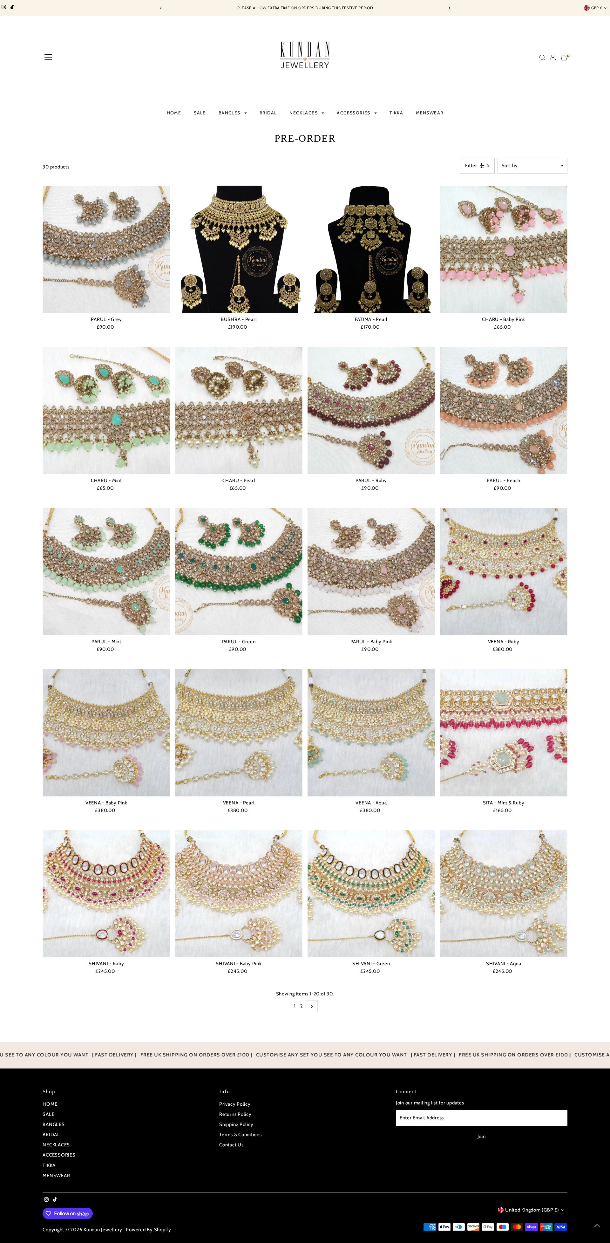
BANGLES (230, 113)
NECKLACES (304, 113)
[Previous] (161, 8)
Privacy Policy (235, 1104)
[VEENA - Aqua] (371, 732)
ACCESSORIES (354, 113)
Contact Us (231, 1145)
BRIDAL (268, 113)
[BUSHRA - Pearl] (238, 249)
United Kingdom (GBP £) (532, 1210)
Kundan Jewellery (103, 1230)
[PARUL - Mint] (106, 571)
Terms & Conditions (240, 1134)
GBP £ (596, 7)
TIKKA (396, 113)
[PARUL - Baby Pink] (371, 571)
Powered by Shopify (148, 1230)
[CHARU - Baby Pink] (503, 249)
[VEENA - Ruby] (503, 571)
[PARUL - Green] (238, 571)
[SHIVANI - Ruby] (106, 894)
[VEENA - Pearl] (238, 732)
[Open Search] (542, 57)
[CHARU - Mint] (106, 410)
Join (482, 1136)
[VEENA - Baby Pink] (106, 732)
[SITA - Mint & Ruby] (503, 732)
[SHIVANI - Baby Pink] (238, 894)
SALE (200, 113)
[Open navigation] (48, 57)
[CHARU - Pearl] (238, 410)
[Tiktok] (12, 8)
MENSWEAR (429, 113)
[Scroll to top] (597, 1225)
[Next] (449, 8)
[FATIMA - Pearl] (371, 249)
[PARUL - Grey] (106, 249)
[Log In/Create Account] (553, 57)
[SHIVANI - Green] (371, 894)
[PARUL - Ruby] (371, 410)
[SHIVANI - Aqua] (503, 894)
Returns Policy (235, 1114)
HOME (174, 113)
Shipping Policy (236, 1124)
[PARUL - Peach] (503, 410)
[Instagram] (4, 8)
